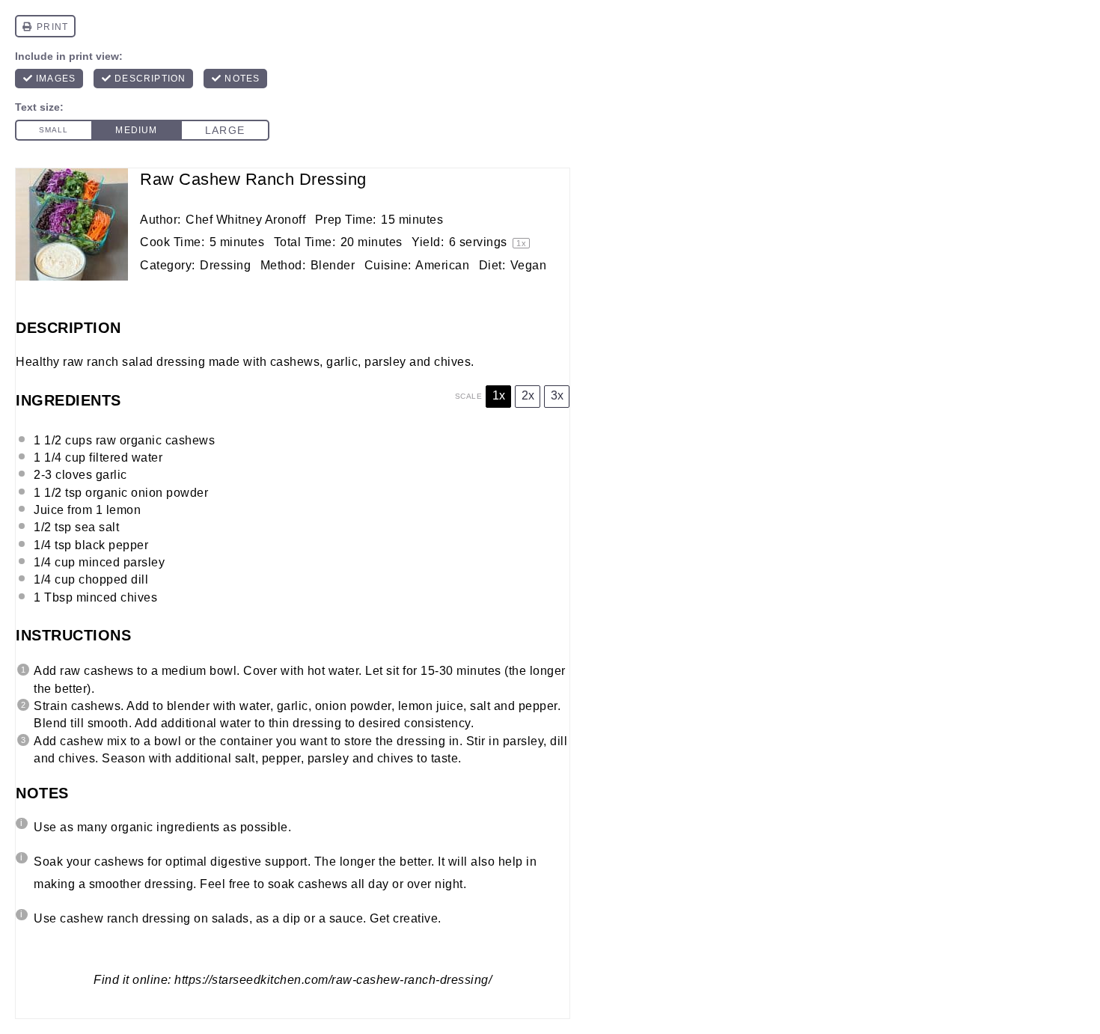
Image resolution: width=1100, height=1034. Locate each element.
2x (528, 395)
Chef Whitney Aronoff (245, 219)
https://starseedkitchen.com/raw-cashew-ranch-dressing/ (333, 979)
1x (498, 395)
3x (557, 395)
